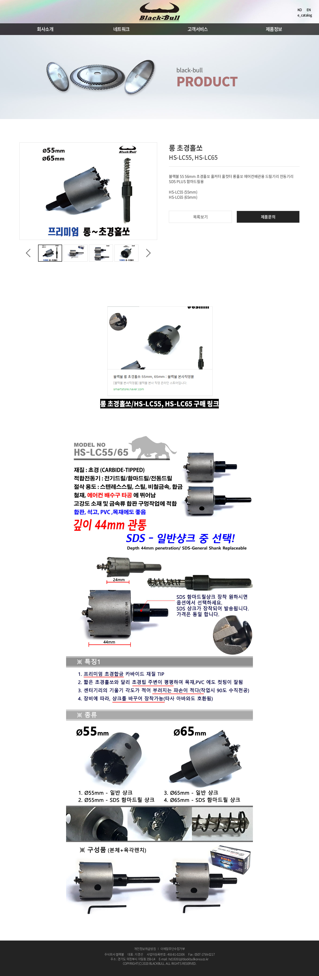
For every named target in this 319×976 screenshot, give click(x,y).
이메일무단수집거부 (172, 948)
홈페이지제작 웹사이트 (156, 968)
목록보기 (200, 217)
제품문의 (268, 217)
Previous (28, 253)
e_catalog (305, 15)
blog (173, 968)
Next (148, 253)
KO (300, 9)
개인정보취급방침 (145, 948)
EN (309, 9)
